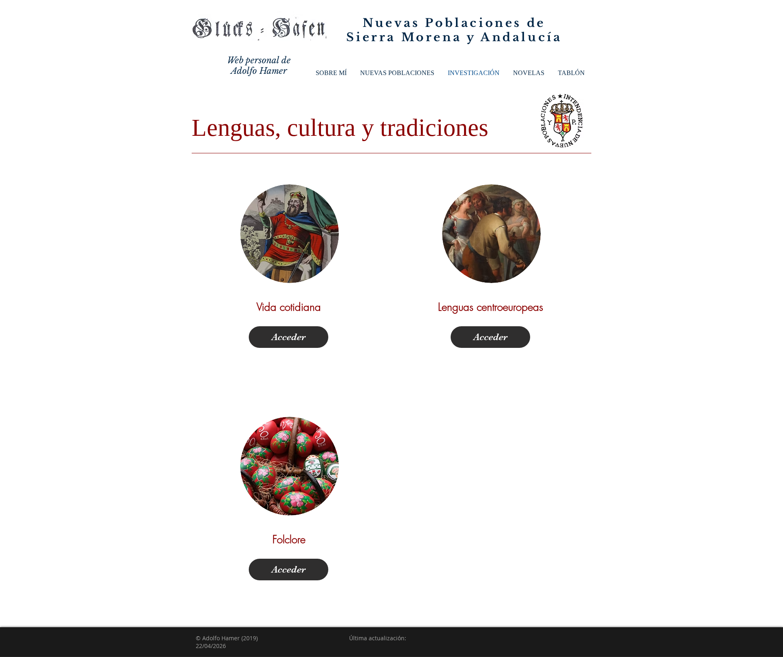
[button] (397, 73)
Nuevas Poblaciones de (454, 23)
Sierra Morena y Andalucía (454, 37)
